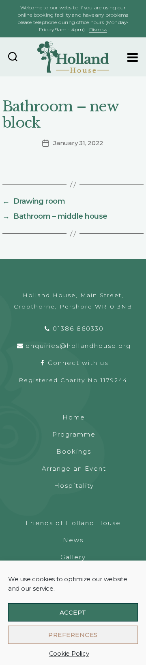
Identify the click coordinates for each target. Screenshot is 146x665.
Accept (73, 612)
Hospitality (74, 485)
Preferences (73, 635)
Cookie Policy (69, 653)
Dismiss (98, 29)
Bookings (73, 451)
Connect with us (78, 363)
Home (73, 417)
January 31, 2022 (78, 143)
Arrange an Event (74, 468)
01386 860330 (78, 328)
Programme (74, 434)
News (73, 540)
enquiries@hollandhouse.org (78, 346)
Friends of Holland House (73, 523)
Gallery (73, 557)
